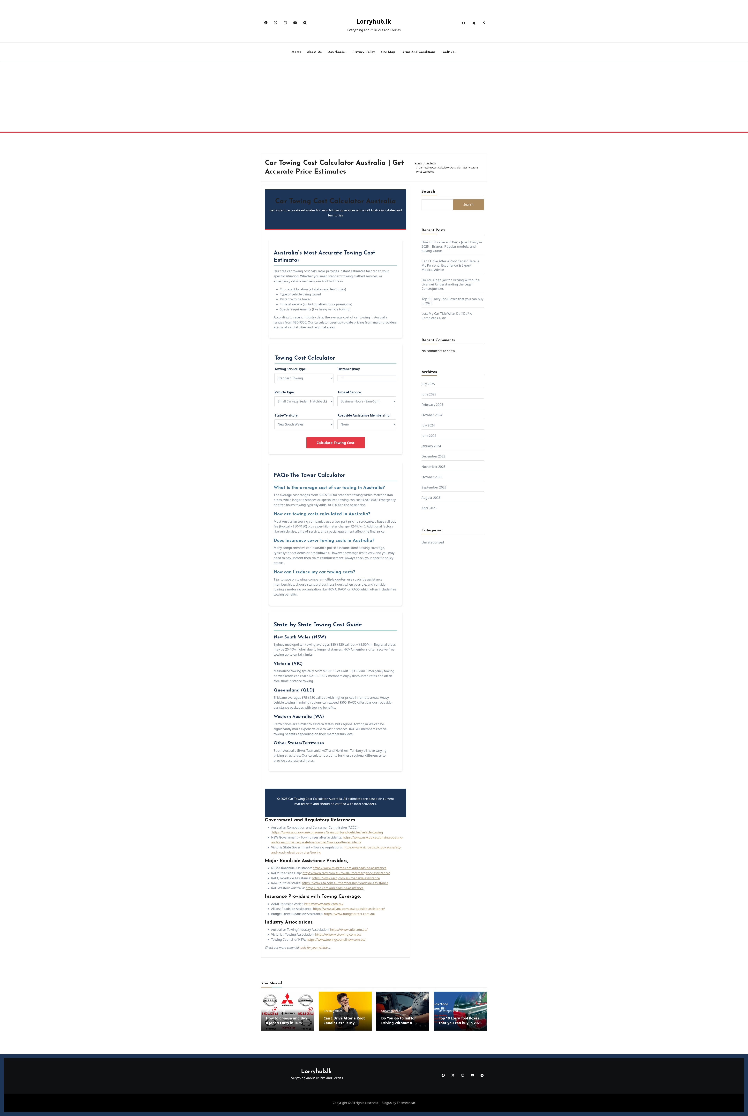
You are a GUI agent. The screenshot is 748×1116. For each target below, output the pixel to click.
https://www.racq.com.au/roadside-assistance (346, 878)
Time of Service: (350, 392)
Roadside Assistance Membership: (364, 415)
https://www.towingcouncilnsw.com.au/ (336, 939)
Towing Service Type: (291, 369)
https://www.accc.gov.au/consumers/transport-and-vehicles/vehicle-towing (327, 832)
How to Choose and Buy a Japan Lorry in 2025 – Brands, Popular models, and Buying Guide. (452, 246)
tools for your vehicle (314, 947)
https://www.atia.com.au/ (349, 929)
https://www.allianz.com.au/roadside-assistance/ (349, 909)
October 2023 (432, 477)
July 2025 (428, 384)
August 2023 (431, 498)
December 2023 (433, 456)
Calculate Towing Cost (336, 442)
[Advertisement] (374, 98)
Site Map (388, 52)
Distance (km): (349, 369)
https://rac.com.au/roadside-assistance (334, 888)
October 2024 (432, 415)
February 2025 (432, 404)
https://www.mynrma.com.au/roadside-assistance (349, 868)
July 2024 (428, 425)
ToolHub (448, 52)
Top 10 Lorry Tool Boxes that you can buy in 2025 (460, 1020)
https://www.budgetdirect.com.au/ (349, 914)
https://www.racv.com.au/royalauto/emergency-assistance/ (346, 873)
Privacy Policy (363, 52)
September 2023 (434, 487)
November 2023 (433, 466)
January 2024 (431, 446)
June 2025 (429, 394)
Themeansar (406, 1103)
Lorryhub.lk (374, 21)
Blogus (387, 1103)
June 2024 (429, 435)
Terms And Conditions (418, 52)
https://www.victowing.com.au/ (338, 934)
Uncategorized (433, 542)
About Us (314, 52)
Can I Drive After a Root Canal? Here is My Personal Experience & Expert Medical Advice (450, 265)
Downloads (336, 52)
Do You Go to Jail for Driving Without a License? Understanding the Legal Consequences (450, 284)
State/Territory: (287, 415)
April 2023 (429, 508)
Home (296, 52)
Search (428, 192)
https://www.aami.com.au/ (323, 904)
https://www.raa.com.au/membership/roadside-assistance (345, 883)
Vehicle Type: (285, 392)
